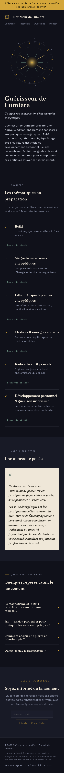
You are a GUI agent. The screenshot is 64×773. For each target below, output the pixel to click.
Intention (25, 23)
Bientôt (53, 23)
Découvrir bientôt (18, 244)
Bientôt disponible (32, 723)
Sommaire (10, 23)
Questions (39, 23)
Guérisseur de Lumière (27, 17)
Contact (48, 765)
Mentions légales (13, 765)
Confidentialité (33, 765)
